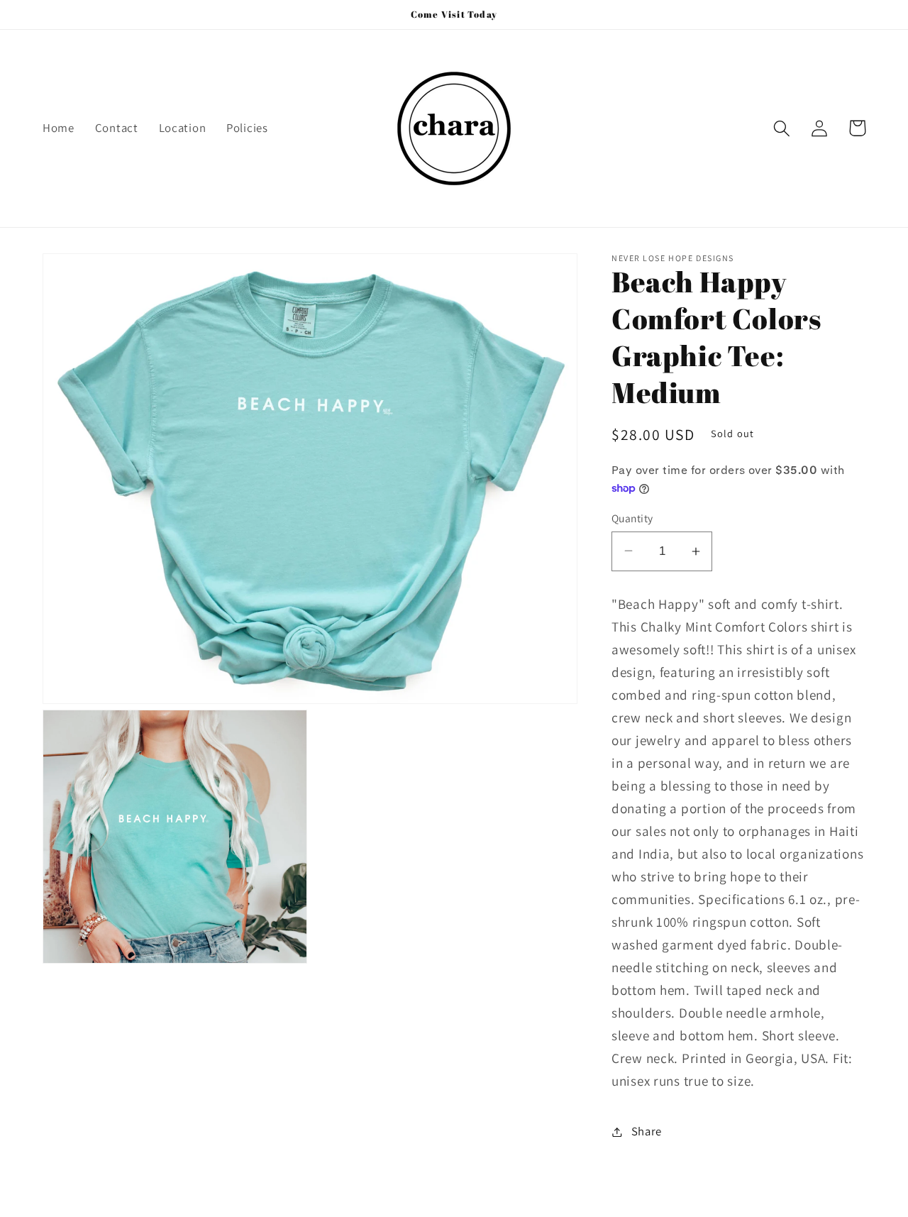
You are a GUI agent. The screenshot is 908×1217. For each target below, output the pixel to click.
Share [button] (646, 1131)
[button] (782, 128)
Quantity (632, 518)
